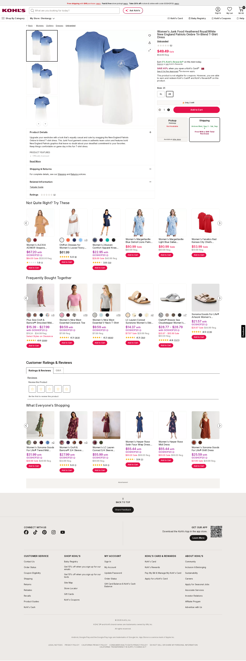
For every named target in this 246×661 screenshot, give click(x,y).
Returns (74, 174)
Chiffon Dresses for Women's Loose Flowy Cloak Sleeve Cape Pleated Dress (72, 246)
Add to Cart (34, 268)
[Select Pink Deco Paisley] (28, 315)
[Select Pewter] (173, 315)
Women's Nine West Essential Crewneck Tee (72, 321)
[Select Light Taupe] (167, 315)
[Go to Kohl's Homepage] (14, 10)
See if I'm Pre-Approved (167, 71)
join (167, 64)
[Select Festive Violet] (41, 442)
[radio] (172, 130)
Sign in (160, 64)
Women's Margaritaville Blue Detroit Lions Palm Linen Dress (138, 240)
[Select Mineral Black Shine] (107, 315)
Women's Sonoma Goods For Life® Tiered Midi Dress (40, 449)
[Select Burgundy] (35, 240)
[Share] (149, 43)
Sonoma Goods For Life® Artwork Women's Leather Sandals (205, 315)
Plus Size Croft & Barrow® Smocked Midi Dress (39, 321)
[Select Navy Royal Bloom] (35, 315)
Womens (40, 26)
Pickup (172, 120)
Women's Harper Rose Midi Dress (171, 443)
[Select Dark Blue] (74, 240)
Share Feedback (123, 510)
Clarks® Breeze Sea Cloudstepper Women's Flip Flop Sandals (171, 321)
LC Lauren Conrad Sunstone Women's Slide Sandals (139, 321)
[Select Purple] (101, 240)
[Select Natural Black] (134, 315)
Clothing (49, 26)
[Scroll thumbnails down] (45, 124)
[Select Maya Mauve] (95, 442)
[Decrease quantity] (159, 110)
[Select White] (62, 240)
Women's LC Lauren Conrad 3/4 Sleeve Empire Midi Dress (103, 449)
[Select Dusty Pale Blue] (101, 315)
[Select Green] (107, 240)
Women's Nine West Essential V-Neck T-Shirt (106, 321)
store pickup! (115, 3)
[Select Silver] (161, 315)
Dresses (59, 26)
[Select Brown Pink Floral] (35, 442)
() (42, 263)
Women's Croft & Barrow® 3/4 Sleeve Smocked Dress (71, 449)
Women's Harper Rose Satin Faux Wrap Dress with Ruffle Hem (138, 443)
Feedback (243, 331)
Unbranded (70, 26)
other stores (177, 139)
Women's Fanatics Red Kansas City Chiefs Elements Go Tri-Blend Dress (204, 240)
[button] (164, 45)
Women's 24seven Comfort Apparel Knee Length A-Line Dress (104, 246)
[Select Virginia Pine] (101, 442)
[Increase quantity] (168, 110)
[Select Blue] (80, 240)
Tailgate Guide (36, 187)
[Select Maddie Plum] (68, 315)
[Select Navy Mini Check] (68, 442)
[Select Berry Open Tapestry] (62, 442)
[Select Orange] (68, 240)
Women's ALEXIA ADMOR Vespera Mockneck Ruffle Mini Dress (38, 246)
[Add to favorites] (149, 35)
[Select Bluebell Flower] (47, 442)
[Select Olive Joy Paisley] (41, 315)
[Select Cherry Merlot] (194, 442)
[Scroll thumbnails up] (38, 124)
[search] (32, 10)
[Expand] (149, 50)
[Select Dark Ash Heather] (95, 315)
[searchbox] (74, 10)
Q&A (58, 370)
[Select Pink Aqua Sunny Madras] (47, 315)
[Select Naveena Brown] (200, 442)
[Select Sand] (28, 240)
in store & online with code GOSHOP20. (154, 3)
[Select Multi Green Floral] (28, 442)
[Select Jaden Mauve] (62, 315)
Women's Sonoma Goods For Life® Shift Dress (205, 449)
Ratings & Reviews (40, 370)
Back (31, 26)
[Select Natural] (128, 315)
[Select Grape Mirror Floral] (80, 442)
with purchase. (84, 3)
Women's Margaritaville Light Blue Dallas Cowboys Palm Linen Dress (171, 240)
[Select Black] (113, 240)
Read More (35, 161)
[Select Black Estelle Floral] (74, 315)
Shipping (204, 120)
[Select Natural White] (146, 315)
